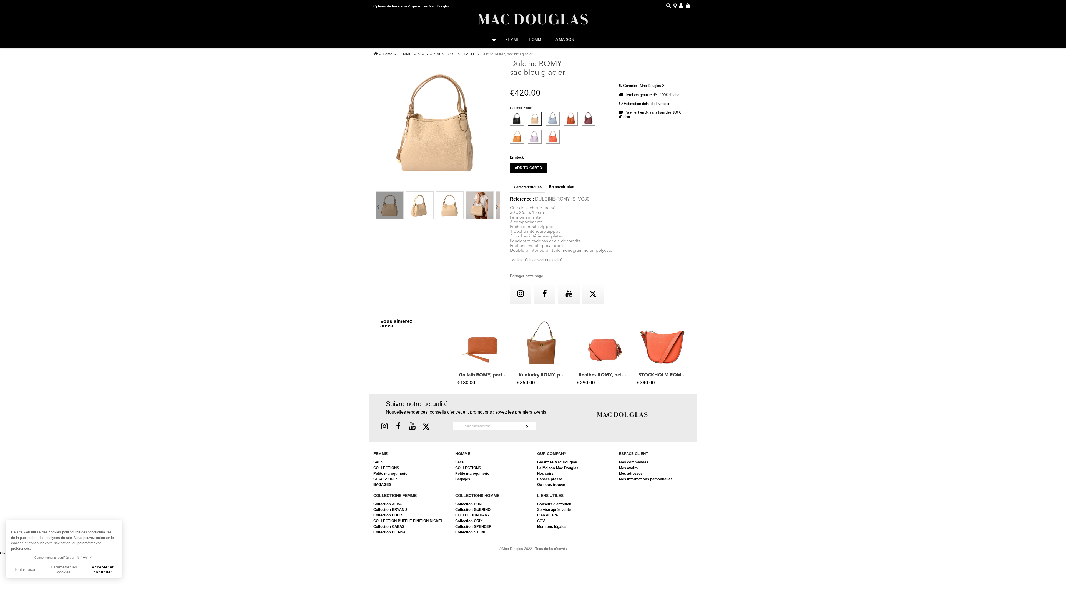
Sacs (459, 462)
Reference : (522, 199)
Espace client (633, 454)
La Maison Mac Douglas (557, 468)
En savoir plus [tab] (561, 187)
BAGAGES (382, 484)
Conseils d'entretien (554, 504)
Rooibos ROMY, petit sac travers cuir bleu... (603, 375)
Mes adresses (630, 473)
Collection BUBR (387, 515)
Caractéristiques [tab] (528, 187)
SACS (378, 462)
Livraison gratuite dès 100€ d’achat (652, 95)
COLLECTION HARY (472, 515)
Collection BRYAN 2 (390, 510)
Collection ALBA (387, 504)
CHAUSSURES (385, 479)
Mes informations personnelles (645, 479)
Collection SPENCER (473, 526)
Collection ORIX (469, 521)
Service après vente (554, 510)
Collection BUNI (468, 504)
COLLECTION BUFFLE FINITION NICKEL (408, 521)
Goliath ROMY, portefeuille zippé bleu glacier (483, 375)
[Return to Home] (375, 53)
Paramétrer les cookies (64, 569)
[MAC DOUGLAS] (622, 414)
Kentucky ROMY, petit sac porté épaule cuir (543, 375)
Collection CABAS (388, 526)
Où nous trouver (551, 484)
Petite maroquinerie (390, 473)
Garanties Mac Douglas (642, 86)
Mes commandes (633, 462)
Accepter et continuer (103, 569)
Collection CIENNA (389, 532)
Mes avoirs (628, 468)
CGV (541, 521)
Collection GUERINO (473, 510)
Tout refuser (25, 569)
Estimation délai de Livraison (647, 104)
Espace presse (549, 479)
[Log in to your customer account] (681, 6)
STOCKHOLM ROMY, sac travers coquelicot (662, 375)
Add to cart (527, 168)
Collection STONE (470, 532)
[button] (460, 353)
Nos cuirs (545, 473)
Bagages (462, 479)
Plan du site (547, 515)
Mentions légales (551, 526)
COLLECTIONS (386, 468)
